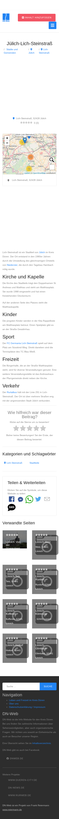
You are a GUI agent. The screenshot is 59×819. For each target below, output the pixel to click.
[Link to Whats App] (29, 499)
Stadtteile (34, 463)
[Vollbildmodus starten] (51, 167)
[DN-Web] (6, 17)
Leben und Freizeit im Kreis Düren (27, 700)
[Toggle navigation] (52, 25)
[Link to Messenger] (20, 499)
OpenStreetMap (39, 173)
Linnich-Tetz (13, 576)
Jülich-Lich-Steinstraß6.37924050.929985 (29, 154)
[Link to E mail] (47, 499)
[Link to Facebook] (12, 499)
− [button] (7, 143)
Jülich (42, 252)
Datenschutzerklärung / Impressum (27, 707)
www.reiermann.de (12, 809)
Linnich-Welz (43, 542)
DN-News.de (16, 787)
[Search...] (51, 160)
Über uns (14, 703)
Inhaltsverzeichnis (41, 743)
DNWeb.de (16, 758)
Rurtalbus (12, 392)
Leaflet (27, 173)
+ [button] (7, 138)
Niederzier (12, 265)
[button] (12, 507)
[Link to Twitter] (38, 499)
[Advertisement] (29, 85)
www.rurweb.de (19, 795)
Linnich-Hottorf (14, 645)
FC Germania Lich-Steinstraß (22, 343)
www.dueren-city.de (22, 780)
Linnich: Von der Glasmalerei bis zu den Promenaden (13, 548)
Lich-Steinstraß (14, 463)
